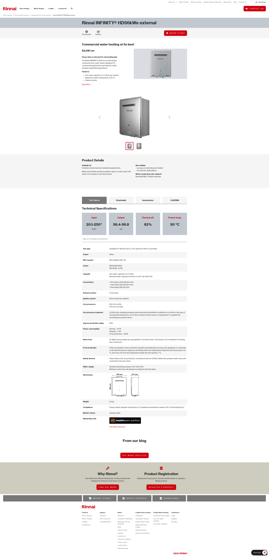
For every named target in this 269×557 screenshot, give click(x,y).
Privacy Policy (122, 542)
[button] (99, 117)
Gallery (98, 34)
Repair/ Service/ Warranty (212, 2)
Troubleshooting (105, 522)
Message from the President (124, 523)
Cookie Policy (122, 545)
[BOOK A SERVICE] (123, 498)
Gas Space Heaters (142, 519)
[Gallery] (98, 31)
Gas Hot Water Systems (21, 15)
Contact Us (242, 2)
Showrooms (227, 2)
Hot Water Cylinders (160, 524)
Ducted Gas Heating (142, 533)
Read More (86, 84)
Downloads (86, 34)
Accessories (148, 200)
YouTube (174, 522)
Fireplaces (139, 516)
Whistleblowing (123, 548)
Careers (120, 533)
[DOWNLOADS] (161, 498)
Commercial (62, 8)
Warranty (103, 516)
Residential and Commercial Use (40, 15)
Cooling (50, 8)
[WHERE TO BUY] (90, 498)
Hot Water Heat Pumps (161, 516)
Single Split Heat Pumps (141, 526)
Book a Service (105, 519)
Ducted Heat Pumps (142, 522)
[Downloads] (86, 31)
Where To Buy (184, 2)
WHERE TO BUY (102, 498)
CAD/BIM (174, 200)
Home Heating (24, 8)
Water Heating (39, 8)
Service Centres (196, 2)
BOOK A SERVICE (136, 498)
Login (173, 516)
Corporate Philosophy (125, 519)
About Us (172, 2)
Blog (235, 2)
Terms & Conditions (124, 539)
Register (174, 519)
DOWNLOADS (171, 498)
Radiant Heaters (141, 530)
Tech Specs (94, 200)
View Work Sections (117, 427)
